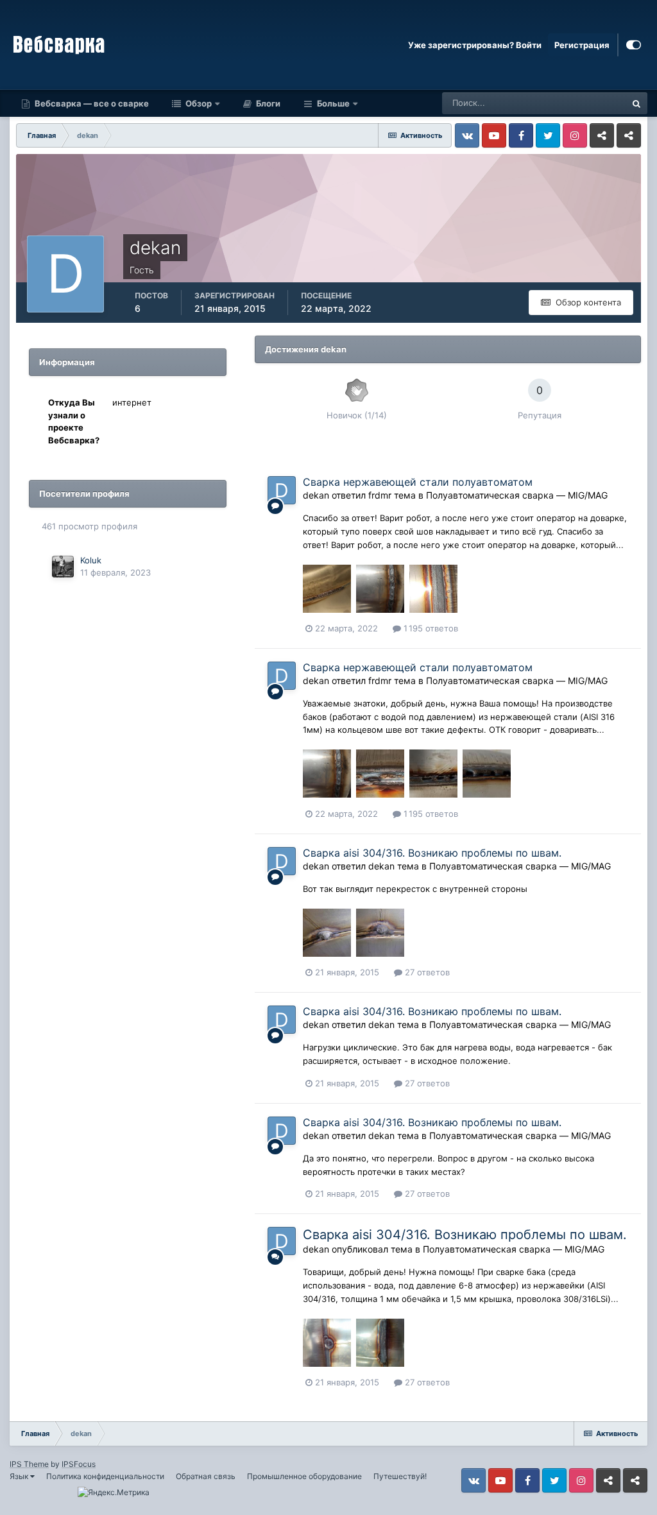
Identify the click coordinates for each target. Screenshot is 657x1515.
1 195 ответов (429, 628)
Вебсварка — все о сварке (91, 103)
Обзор (197, 103)
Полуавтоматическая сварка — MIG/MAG (517, 495)
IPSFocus (79, 1464)
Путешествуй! (400, 1476)
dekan (316, 495)
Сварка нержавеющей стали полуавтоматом (418, 481)
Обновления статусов (567, 103)
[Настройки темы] (633, 44)
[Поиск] (636, 103)
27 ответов (426, 972)
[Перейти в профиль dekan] (282, 490)
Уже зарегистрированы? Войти (475, 45)
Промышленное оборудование (304, 1476)
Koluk (90, 560)
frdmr (379, 495)
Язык (20, 1476)
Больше (333, 103)
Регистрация (582, 45)
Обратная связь (205, 1476)
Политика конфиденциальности (105, 1476)
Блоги (267, 103)
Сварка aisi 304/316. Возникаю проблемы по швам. (432, 852)
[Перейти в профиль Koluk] (63, 567)
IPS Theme (29, 1464)
